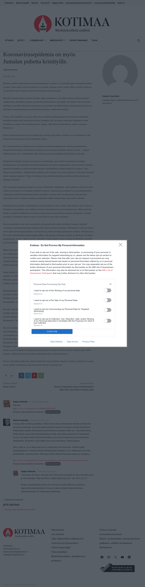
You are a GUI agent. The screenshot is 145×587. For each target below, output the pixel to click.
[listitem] (72, 284)
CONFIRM (52, 331)
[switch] (107, 290)
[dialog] (72, 293)
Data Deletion (56, 341)
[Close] (121, 245)
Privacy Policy (88, 341)
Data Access (72, 341)
